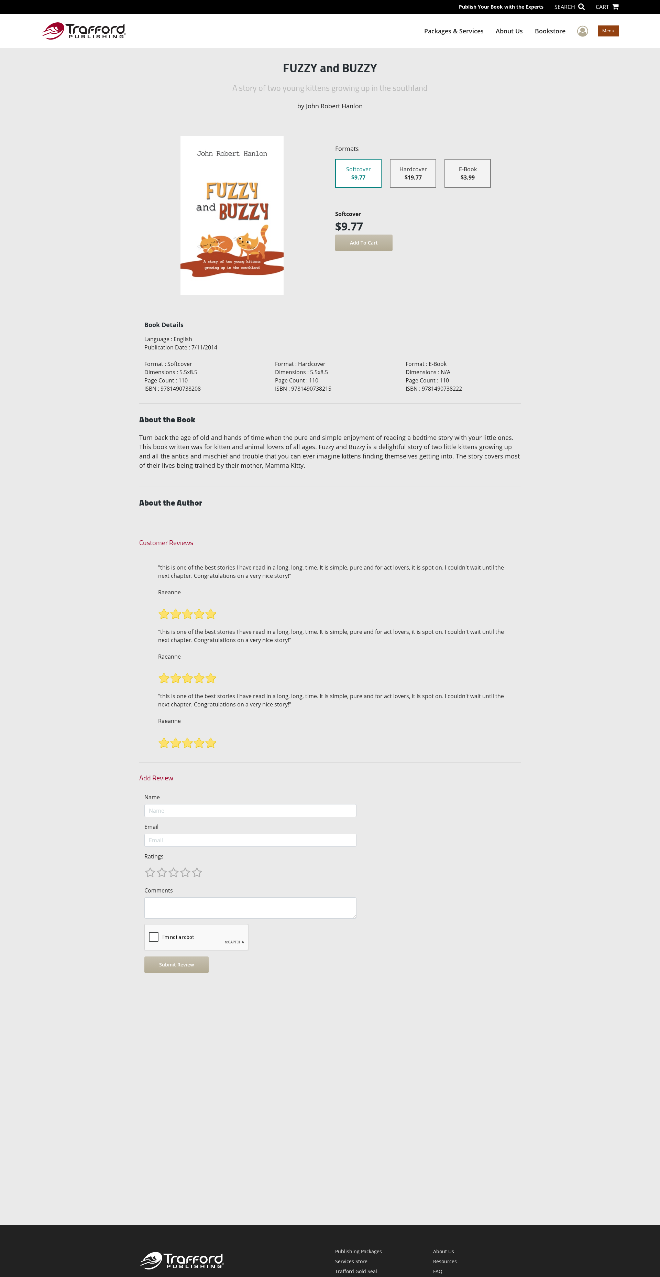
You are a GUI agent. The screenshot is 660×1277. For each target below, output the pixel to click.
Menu (608, 31)
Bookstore (550, 31)
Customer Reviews (166, 543)
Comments (158, 890)
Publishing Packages (358, 1251)
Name (152, 797)
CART (603, 7)
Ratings (154, 856)
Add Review (156, 778)
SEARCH (565, 7)
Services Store (351, 1261)
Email (151, 827)
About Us (509, 31)
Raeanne (169, 592)
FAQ (437, 1271)
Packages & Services (454, 31)
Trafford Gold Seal (356, 1271)
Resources (445, 1261)
